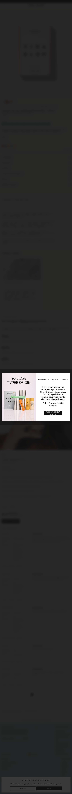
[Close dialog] (68, 375)
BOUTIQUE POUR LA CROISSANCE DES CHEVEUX (53, 413)
